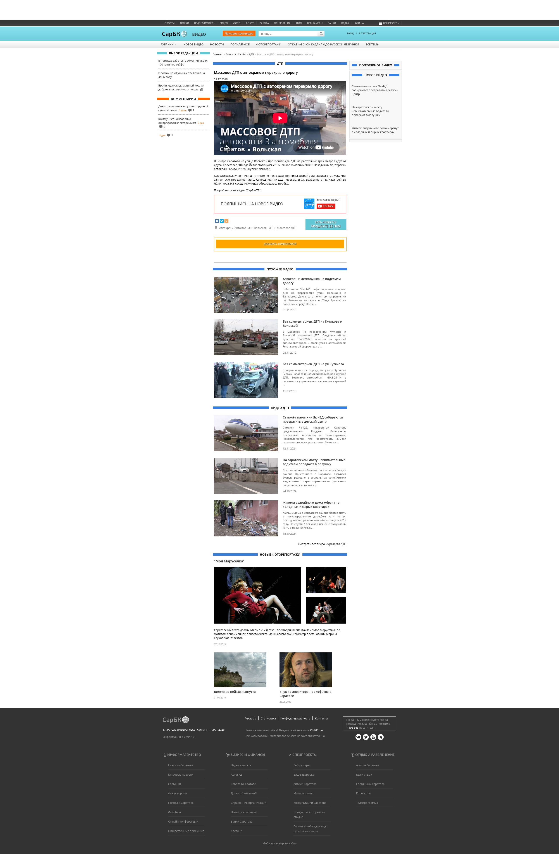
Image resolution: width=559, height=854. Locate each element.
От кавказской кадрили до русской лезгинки (323, 44)
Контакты (321, 718)
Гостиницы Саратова (370, 784)
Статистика (268, 718)
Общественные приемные (186, 831)
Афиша (359, 23)
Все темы (372, 44)
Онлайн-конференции (183, 821)
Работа (264, 23)
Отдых (345, 23)
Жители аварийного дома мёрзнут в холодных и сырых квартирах (311, 504)
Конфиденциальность (295, 718)
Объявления (282, 23)
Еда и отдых (364, 774)
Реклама (250, 718)
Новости (168, 23)
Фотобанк (175, 812)
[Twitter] (222, 221)
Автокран (225, 228)
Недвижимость (204, 23)
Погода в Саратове (180, 803)
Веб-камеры (315, 23)
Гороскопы (363, 793)
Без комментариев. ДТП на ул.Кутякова (313, 364)
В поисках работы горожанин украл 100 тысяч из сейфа (182, 62)
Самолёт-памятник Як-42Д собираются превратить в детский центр (313, 419)
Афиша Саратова (367, 765)
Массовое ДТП (286, 228)
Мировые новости (180, 774)
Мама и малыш (303, 793)
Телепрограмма (367, 803)
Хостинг (236, 831)
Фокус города (177, 793)
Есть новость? (326, 224)
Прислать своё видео (239, 33)
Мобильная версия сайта (279, 843)
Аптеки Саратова (304, 784)
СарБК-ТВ (174, 784)
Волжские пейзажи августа (235, 692)
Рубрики (168, 44)
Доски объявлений (244, 793)
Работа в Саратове (243, 784)
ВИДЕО (199, 34)
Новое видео (193, 44)
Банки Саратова (241, 821)
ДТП (271, 228)
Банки (332, 23)
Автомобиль (243, 228)
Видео (224, 23)
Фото (236, 23)
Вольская (260, 228)
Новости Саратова (180, 765)
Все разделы (391, 23)
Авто (299, 23)
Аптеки (184, 23)
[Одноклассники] (226, 221)
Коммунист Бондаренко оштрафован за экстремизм (177, 121)
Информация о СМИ (176, 737)
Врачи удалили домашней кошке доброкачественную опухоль (181, 87)
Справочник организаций (248, 803)
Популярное (240, 44)
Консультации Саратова (309, 803)
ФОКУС (250, 23)
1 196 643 (352, 728)
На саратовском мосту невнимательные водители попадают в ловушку (314, 462)
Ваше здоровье (303, 774)
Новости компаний (244, 812)
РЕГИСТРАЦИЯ (367, 33)
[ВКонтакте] (217, 221)
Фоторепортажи (268, 44)
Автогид (236, 774)
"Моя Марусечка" (229, 561)
